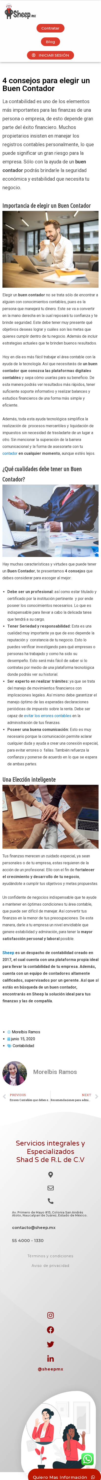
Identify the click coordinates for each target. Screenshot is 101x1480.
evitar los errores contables (47, 715)
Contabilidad (23, 1045)
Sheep (8, 952)
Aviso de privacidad (50, 1265)
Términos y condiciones (50, 1256)
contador (9, 453)
